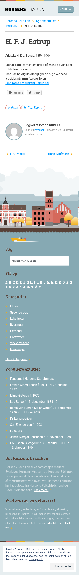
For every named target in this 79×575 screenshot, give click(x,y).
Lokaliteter (17, 318)
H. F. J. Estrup (33, 107)
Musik (14, 306)
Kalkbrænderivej (21, 418)
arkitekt (13, 107)
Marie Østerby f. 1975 (24, 395)
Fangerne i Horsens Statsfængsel (32, 379)
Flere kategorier (18, 359)
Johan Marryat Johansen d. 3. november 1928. (40, 437)
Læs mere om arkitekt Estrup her (27, 83)
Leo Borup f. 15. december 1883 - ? (33, 401)
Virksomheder (19, 343)
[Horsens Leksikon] (24, 10)
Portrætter (17, 337)
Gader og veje (19, 312)
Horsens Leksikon (17, 21)
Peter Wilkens (49, 125)
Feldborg (16, 431)
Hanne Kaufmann (58, 154)
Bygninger (16, 325)
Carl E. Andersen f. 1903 (26, 424)
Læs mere (43, 490)
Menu (65, 9)
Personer (12, 26)
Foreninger (17, 349)
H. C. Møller (17, 154)
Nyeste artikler (46, 21)
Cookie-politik (36, 559)
